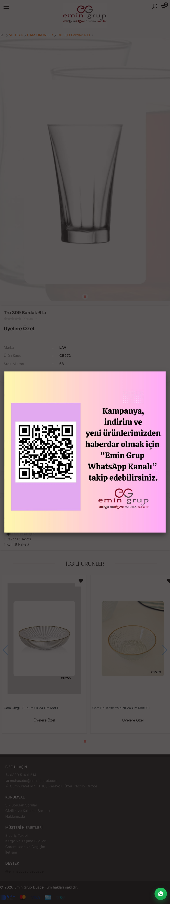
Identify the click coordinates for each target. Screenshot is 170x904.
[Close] (166, 371)
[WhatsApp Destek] (161, 894)
